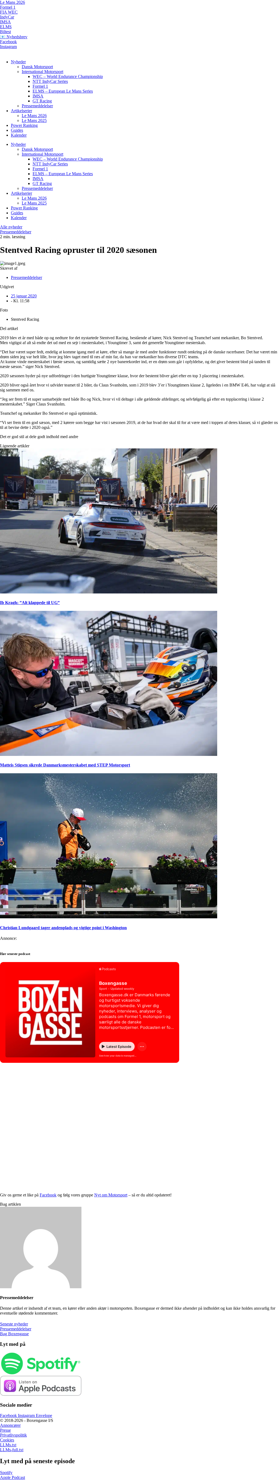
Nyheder (18, 61)
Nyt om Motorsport (110, 1195)
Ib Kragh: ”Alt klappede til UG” (30, 602)
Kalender (19, 135)
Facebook (8, 41)
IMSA (5, 22)
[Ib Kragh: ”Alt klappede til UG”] (108, 592)
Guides (17, 130)
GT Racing (42, 101)
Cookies (7, 1440)
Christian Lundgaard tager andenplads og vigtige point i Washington (63, 927)
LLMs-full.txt (11, 1449)
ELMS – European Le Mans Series (63, 91)
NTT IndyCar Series (50, 81)
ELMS (6, 26)
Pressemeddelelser (37, 105)
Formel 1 (7, 7)
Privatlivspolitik (13, 1435)
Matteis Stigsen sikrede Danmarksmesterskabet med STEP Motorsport (65, 765)
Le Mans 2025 (34, 120)
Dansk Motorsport (37, 66)
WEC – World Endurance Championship (68, 76)
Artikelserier (21, 110)
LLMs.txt (8, 1445)
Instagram (8, 46)
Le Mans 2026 (12, 2)
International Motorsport (42, 71)
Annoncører (10, 1425)
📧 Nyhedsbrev (13, 36)
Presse (5, 1430)
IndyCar (7, 17)
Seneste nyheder (14, 1324)
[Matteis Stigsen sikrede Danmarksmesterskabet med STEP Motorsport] (108, 754)
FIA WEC (9, 12)
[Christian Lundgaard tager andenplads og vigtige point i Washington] (108, 917)
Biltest (5, 31)
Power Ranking (24, 125)
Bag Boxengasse (14, 1333)
